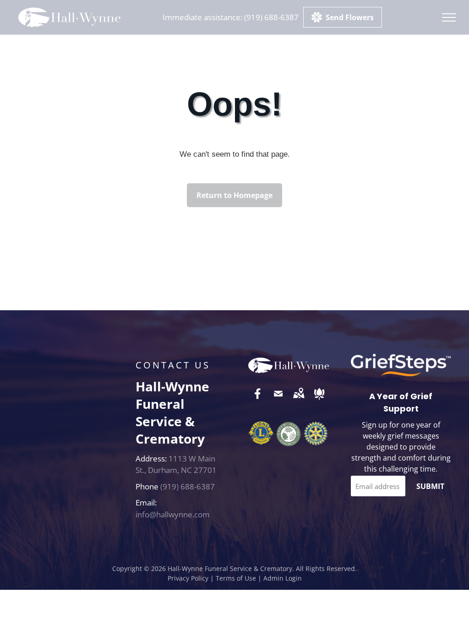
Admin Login (282, 578)
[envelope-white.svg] (278, 400)
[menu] (449, 17)
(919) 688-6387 (271, 17)
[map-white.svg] (298, 400)
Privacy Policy (188, 578)
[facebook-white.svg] (258, 400)
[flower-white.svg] (319, 400)
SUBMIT (430, 486)
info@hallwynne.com (173, 514)
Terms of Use (236, 578)
